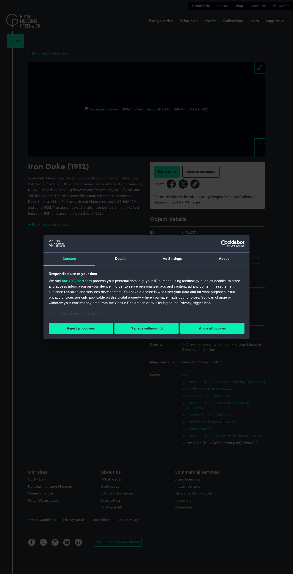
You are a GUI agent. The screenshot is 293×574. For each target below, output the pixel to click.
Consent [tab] (69, 259)
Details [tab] (120, 259)
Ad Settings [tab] (172, 259)
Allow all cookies (212, 328)
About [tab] (224, 259)
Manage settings (144, 328)
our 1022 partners (77, 281)
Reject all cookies (81, 328)
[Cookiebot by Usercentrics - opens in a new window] (224, 243)
